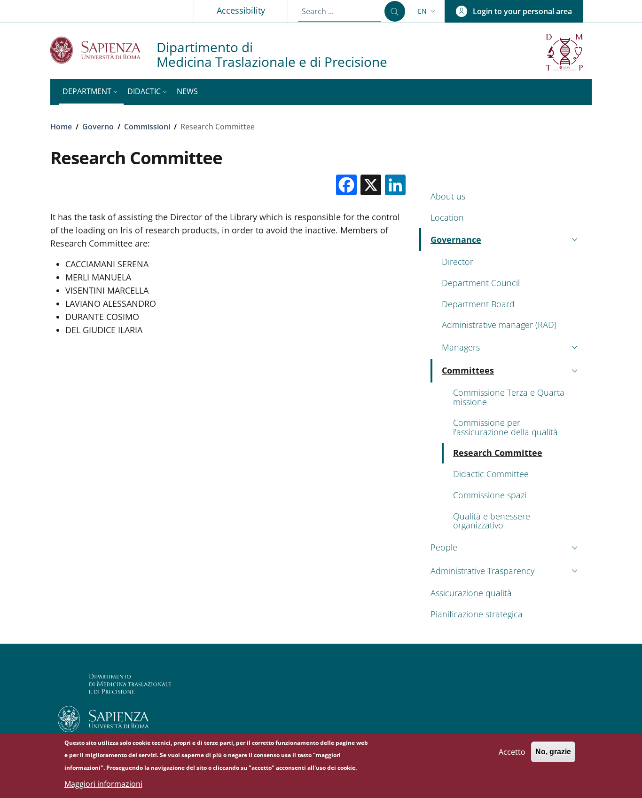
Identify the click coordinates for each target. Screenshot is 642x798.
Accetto (512, 751)
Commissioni (147, 126)
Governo (98, 126)
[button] (427, 11)
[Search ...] (394, 11)
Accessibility (241, 10)
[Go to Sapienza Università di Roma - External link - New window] (103, 50)
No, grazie (553, 752)
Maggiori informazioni (103, 784)
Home (61, 126)
